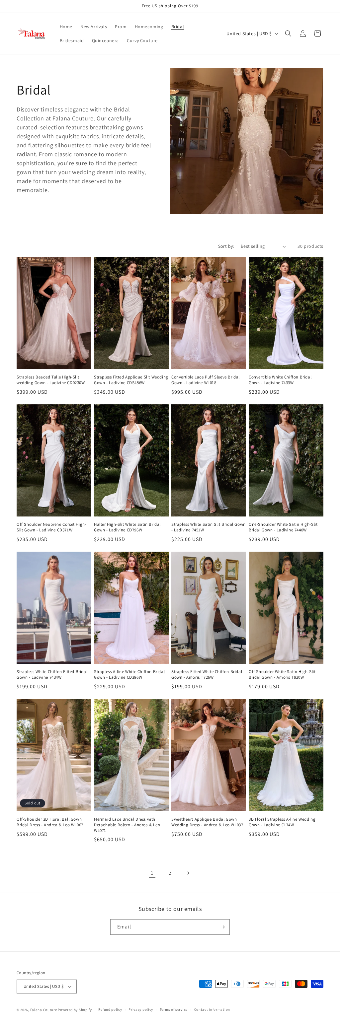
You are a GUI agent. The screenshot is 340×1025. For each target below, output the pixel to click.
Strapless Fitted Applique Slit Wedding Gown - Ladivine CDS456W (131, 380)
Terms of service (174, 1009)
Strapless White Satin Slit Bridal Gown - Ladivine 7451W (208, 527)
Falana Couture (44, 1009)
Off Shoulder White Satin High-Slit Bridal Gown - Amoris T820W (282, 674)
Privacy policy (140, 1009)
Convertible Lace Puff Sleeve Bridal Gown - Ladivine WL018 (205, 380)
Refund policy (110, 1009)
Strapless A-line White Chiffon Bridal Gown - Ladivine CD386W (129, 674)
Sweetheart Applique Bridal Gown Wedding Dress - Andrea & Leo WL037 (207, 822)
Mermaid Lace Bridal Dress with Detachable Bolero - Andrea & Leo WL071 (127, 825)
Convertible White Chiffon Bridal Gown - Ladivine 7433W (280, 380)
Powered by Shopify (75, 1009)
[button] (288, 33)
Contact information (212, 1009)
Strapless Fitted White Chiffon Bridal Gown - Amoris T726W (206, 674)
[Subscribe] (222, 927)
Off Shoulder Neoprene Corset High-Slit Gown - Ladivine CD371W (51, 527)
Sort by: (226, 246)
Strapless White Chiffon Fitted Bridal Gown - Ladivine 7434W (52, 674)
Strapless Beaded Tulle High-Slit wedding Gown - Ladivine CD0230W (51, 380)
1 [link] (152, 872)
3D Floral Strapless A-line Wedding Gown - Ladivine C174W (282, 822)
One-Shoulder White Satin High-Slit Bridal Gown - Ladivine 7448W (283, 527)
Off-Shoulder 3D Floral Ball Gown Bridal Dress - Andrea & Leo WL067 (50, 822)
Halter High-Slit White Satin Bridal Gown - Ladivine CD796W (127, 527)
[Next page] (188, 873)
